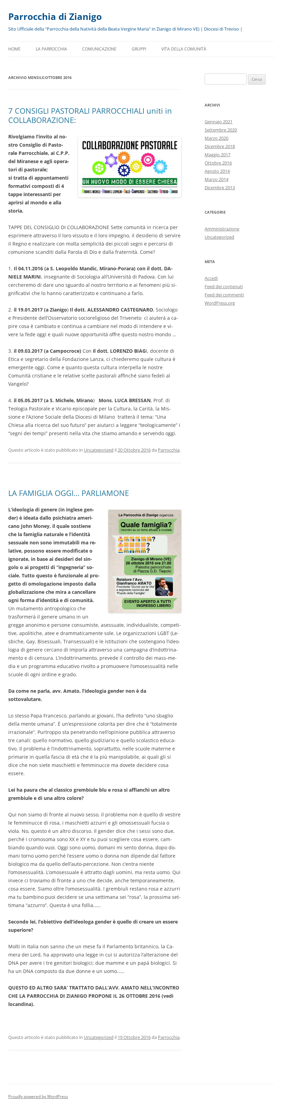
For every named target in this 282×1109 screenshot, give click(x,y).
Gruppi (139, 49)
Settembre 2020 (221, 130)
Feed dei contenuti (224, 286)
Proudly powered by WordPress (38, 1096)
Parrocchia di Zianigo (55, 16)
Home (14, 49)
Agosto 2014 (217, 171)
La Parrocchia (51, 49)
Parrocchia (169, 450)
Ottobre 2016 (218, 163)
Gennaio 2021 (218, 121)
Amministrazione (222, 229)
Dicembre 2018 (220, 146)
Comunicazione (99, 49)
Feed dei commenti (224, 295)
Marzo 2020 (216, 138)
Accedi (211, 278)
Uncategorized (98, 450)
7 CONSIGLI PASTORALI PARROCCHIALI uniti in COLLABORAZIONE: (90, 115)
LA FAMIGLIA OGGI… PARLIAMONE (68, 493)
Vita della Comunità (183, 49)
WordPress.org (220, 303)
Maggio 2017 (217, 154)
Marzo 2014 (216, 179)
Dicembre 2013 (220, 187)
